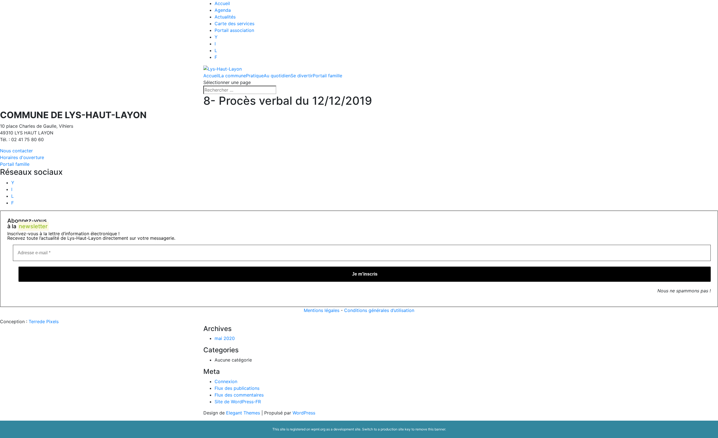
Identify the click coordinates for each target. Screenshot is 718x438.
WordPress (304, 413)
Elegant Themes (243, 413)
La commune (232, 75)
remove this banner (430, 429)
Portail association (234, 30)
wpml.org (318, 429)
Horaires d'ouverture (22, 157)
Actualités (225, 17)
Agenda (223, 10)
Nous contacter (16, 150)
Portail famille (327, 75)
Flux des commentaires (239, 395)
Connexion (226, 381)
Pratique (255, 75)
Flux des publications (237, 388)
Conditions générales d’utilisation (379, 310)
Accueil (222, 3)
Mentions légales (321, 310)
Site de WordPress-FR (238, 401)
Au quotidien (277, 75)
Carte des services (234, 23)
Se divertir (302, 75)
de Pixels (44, 321)
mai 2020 (225, 338)
